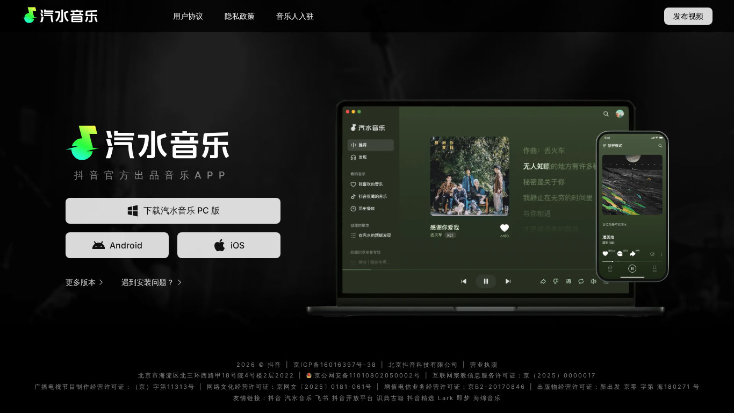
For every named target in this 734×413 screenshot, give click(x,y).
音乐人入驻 (295, 15)
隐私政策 (240, 15)
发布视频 (688, 15)
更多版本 (81, 282)
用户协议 (188, 15)
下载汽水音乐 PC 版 (181, 210)
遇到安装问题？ (147, 282)
